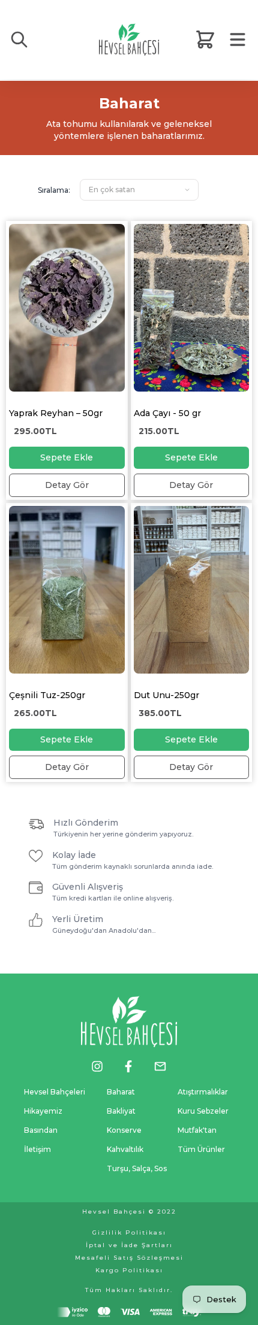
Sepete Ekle (66, 457)
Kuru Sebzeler (203, 1110)
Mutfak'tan (197, 1130)
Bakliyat (121, 1110)
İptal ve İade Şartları (129, 1245)
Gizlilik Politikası (129, 1232)
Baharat (121, 1091)
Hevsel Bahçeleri (54, 1091)
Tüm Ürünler (201, 1149)
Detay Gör (67, 485)
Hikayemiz (43, 1110)
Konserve (124, 1130)
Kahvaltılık (125, 1149)
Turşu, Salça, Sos (137, 1168)
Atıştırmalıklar (203, 1091)
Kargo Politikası (129, 1270)
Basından (41, 1130)
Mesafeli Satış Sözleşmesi (129, 1258)
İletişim (37, 1149)
